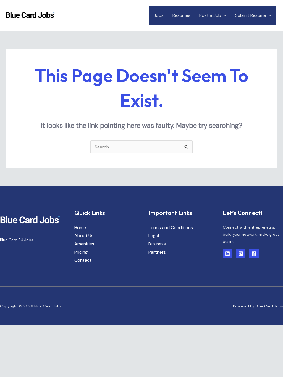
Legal (153, 235)
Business (157, 244)
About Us (83, 235)
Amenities (84, 244)
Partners (157, 252)
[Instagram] (240, 253)
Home (80, 227)
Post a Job (210, 15)
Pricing (81, 252)
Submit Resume (250, 15)
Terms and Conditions (170, 227)
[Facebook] (254, 253)
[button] (224, 15)
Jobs (159, 15)
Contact (82, 260)
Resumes (181, 15)
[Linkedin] (227, 253)
